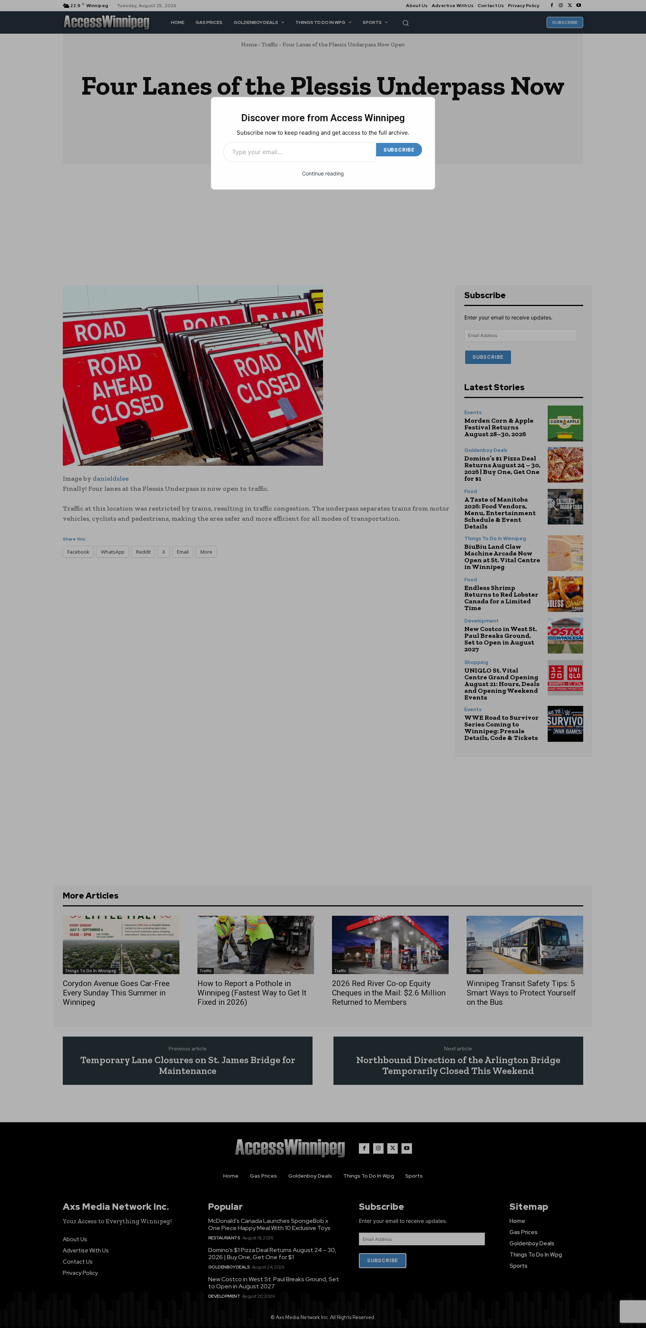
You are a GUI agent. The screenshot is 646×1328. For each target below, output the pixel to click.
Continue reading (323, 173)
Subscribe (399, 150)
